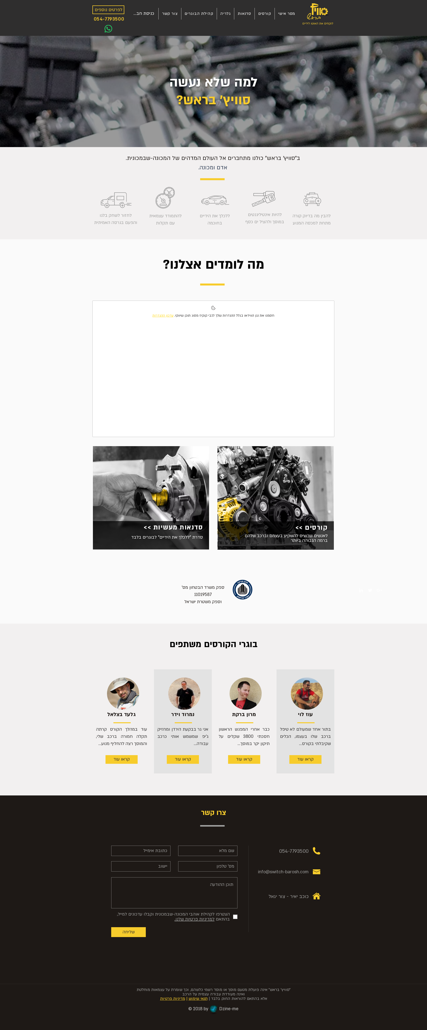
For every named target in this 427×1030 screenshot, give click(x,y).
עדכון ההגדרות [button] (162, 315)
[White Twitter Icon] (370, 590)
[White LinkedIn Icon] (361, 590)
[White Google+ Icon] (379, 590)
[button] (287, 14)
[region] (151, 502)
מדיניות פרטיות (172, 998)
